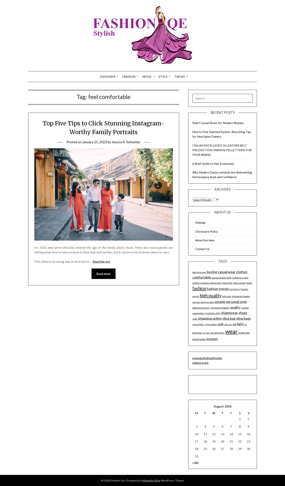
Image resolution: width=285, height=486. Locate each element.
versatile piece (217, 332)
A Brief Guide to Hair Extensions (213, 163)
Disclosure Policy (206, 231)
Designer (107, 76)
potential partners (201, 307)
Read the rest (101, 261)
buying (212, 272)
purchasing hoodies (220, 307)
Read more (103, 273)
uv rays (206, 332)
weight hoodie (199, 339)
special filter (198, 324)
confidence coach (240, 277)
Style (163, 76)
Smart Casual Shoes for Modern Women (218, 123)
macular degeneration (203, 302)
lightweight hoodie (241, 296)
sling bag (229, 318)
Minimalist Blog (151, 480)
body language (199, 272)
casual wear (227, 272)
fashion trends (218, 289)
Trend (179, 76)
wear (231, 331)
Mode (147, 76)
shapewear (229, 313)
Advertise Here (205, 240)
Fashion (129, 76)
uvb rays (228, 324)
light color (226, 296)
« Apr (195, 462)
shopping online (210, 318)
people (220, 302)
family (249, 283)
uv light (238, 324)
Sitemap (200, 222)
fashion (199, 288)
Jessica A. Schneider (126, 142)
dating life (227, 283)
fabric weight (239, 283)
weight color (244, 332)
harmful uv (234, 289)
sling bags (243, 318)
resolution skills (212, 313)
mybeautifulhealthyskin (207, 358)
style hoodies (211, 324)
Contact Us (202, 249)
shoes (242, 313)
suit (221, 324)
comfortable (201, 277)
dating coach (216, 283)
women (212, 339)
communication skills (221, 277)
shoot (194, 319)
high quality (210, 295)
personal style (236, 302)
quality (235, 307)
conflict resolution (200, 283)
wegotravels (200, 362)
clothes (241, 272)
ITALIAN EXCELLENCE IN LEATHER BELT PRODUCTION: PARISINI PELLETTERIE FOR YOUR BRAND (222, 150)
